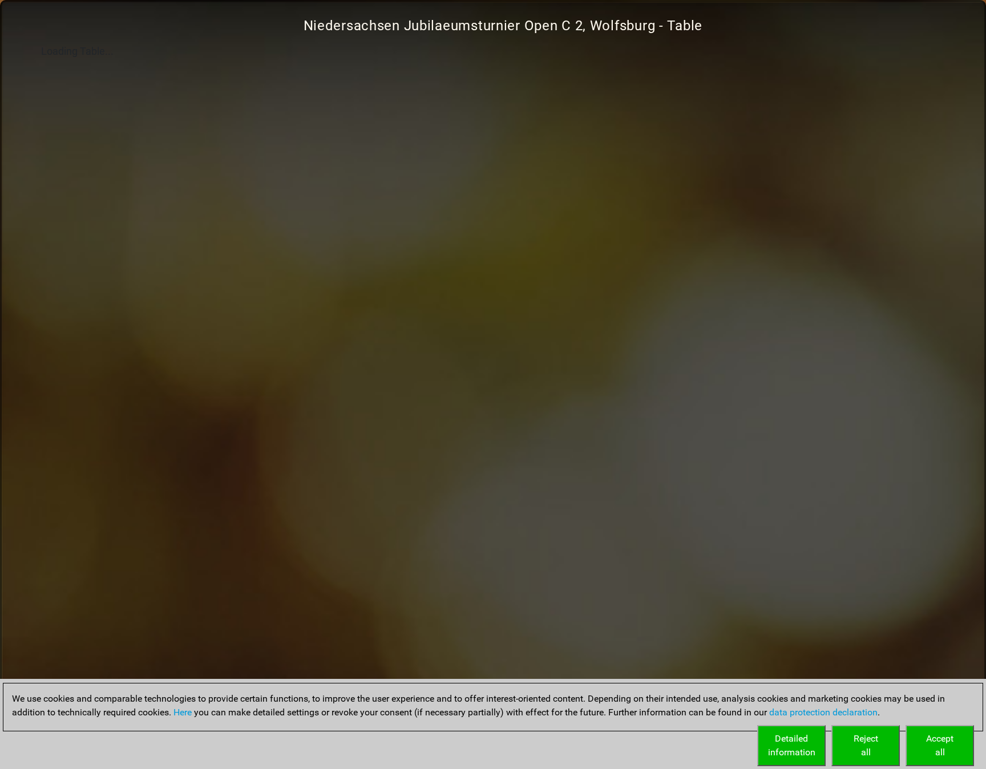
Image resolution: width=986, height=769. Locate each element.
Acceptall (939, 745)
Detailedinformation (791, 745)
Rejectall (866, 745)
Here (182, 712)
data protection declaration (823, 712)
